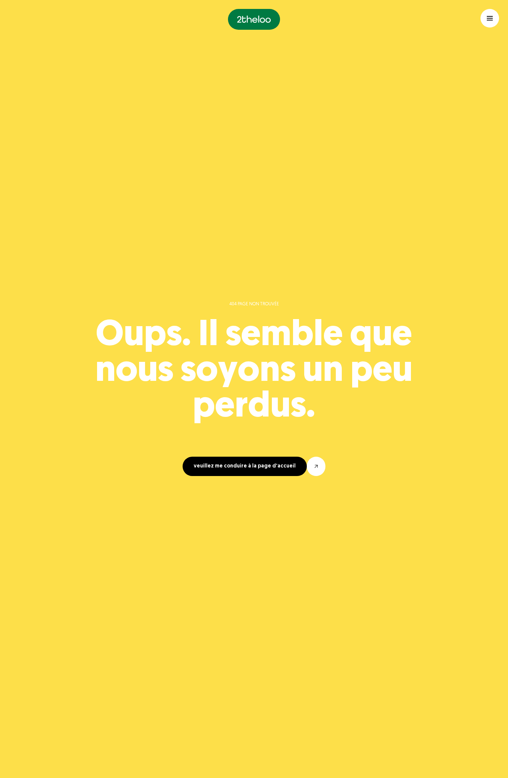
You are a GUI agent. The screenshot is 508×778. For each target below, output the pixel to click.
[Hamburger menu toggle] (489, 18)
